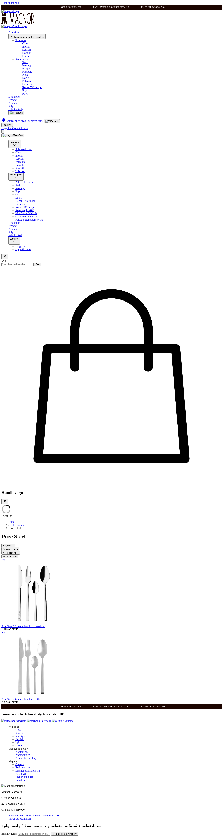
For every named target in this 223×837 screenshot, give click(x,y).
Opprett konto (20, 128)
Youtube (69, 720)
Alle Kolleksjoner (25, 182)
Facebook (46, 720)
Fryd (25, 90)
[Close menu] (4, 256)
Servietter (20, 168)
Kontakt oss (21, 751)
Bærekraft (20, 780)
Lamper (26, 55)
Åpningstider (22, 754)
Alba (25, 74)
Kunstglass (21, 736)
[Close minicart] (4, 501)
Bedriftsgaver (22, 767)
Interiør (26, 46)
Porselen (20, 161)
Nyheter (12, 99)
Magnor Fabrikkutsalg (27, 770)
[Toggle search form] (16, 113)
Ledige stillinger (24, 776)
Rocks (25, 77)
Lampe (19, 745)
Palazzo (26, 81)
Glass (25, 43)
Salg (10, 106)
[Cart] (2, 132)
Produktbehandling (25, 758)
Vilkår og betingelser (19, 818)
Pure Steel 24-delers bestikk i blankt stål (23, 626)
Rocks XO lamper (32, 87)
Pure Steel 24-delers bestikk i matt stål (22, 699)
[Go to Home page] (10, 11)
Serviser (26, 49)
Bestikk (26, 52)
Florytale (27, 71)
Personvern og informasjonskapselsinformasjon (34, 815)
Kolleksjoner (22, 59)
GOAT (19, 194)
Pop (17, 191)
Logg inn (7, 125)
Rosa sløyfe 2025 (24, 210)
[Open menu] (12, 135)
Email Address (9, 833)
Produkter (13, 32)
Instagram (21, 720)
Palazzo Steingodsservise (29, 219)
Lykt (17, 742)
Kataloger (20, 773)
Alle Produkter (23, 149)
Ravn (25, 93)
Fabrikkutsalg (15, 109)
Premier (12, 102)
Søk (38, 264)
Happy (26, 68)
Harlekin (27, 84)
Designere (14, 96)
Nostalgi (27, 65)
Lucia (18, 197)
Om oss (19, 764)
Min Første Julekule (26, 213)
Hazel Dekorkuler (25, 200)
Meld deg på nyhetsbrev (64, 833)
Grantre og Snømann (26, 216)
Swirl (25, 62)
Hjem (11, 521)
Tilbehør (20, 171)
